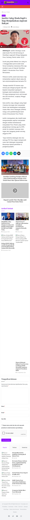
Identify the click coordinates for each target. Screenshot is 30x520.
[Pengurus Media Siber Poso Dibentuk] (6, 493)
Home (4, 12)
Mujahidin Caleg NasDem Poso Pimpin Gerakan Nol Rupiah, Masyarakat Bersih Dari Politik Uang (7, 225)
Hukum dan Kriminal (14, 509)
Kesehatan (10, 506)
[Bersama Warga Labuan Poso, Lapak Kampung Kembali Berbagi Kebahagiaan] (6, 465)
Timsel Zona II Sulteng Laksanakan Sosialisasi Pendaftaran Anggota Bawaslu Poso (22, 225)
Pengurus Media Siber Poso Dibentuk (19, 491)
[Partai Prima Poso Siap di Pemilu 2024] (6, 475)
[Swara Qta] (11, 2)
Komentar (24, 447)
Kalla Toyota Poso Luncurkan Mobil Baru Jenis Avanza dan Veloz (19, 482)
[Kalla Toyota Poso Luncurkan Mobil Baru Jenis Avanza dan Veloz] (6, 484)
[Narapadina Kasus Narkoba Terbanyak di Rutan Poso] (6, 455)
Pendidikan (4, 506)
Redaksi (15, 512)
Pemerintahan (23, 509)
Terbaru (14, 447)
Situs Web (3, 419)
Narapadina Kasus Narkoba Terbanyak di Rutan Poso (19, 454)
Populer (5, 447)
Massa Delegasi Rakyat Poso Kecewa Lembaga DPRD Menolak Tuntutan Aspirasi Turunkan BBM (22, 366)
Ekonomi (20, 506)
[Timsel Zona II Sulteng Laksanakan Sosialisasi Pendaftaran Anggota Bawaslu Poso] (22, 216)
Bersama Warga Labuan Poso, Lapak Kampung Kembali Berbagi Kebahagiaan (19, 463)
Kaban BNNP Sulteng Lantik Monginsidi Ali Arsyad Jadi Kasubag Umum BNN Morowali (7, 246)
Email (3, 412)
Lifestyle (26, 506)
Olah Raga (6, 509)
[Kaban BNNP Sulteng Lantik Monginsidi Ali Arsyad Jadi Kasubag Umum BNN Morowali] (7, 238)
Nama (3, 406)
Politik (8, 12)
